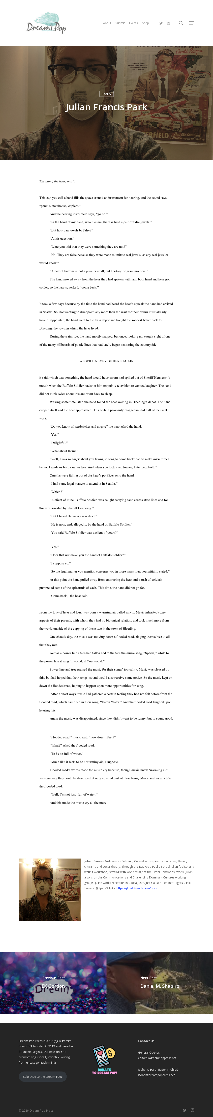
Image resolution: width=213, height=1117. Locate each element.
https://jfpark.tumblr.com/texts (136, 888)
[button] (191, 23)
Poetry (106, 94)
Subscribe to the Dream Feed (43, 1077)
